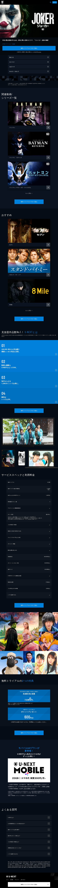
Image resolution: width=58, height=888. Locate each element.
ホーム (7, 879)
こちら (39, 52)
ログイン (54, 2)
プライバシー (17, 879)
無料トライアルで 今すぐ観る (29, 48)
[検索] (50, 2)
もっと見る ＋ (29, 193)
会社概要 (11, 879)
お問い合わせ (23, 879)
